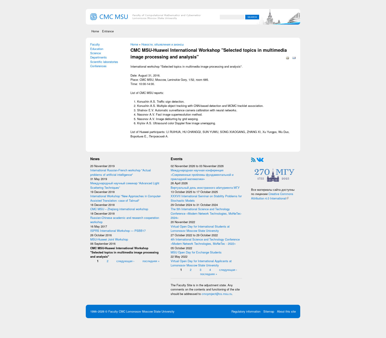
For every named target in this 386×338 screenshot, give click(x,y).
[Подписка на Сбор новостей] (253, 159)
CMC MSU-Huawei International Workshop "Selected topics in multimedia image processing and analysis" (124, 252)
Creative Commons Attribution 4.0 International (272, 196)
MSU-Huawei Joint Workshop (109, 239)
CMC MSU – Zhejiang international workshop (119, 209)
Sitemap (268, 311)
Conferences (98, 66)
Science (95, 53)
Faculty (95, 44)
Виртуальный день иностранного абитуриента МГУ (205, 187)
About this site (286, 311)
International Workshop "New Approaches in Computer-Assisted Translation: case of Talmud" (125, 198)
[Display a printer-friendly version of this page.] (287, 57)
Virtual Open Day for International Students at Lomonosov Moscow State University (200, 228)
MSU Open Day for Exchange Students (196, 252)
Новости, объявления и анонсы (162, 44)
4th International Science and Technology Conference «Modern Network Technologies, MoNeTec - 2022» (205, 241)
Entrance (108, 31)
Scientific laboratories (104, 62)
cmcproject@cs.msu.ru (217, 294)
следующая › (125, 261)
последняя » (151, 261)
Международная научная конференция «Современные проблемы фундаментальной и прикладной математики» (202, 174)
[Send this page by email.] (294, 57)
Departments (98, 57)
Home (95, 31)
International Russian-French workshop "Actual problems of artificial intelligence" (120, 172)
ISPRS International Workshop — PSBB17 (118, 230)
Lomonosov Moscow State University (150, 311)
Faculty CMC (117, 311)
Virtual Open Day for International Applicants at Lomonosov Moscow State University (201, 263)
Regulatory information (245, 311)
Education (96, 49)
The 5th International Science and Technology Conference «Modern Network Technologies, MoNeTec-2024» (206, 213)
